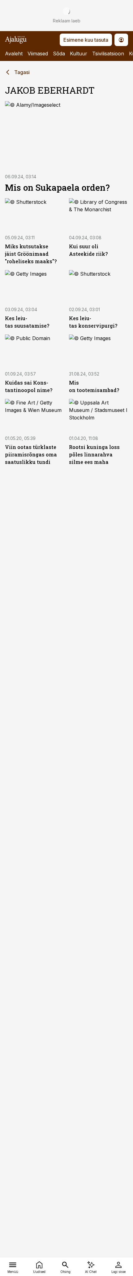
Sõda (59, 53)
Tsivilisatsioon (108, 53)
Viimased (38, 53)
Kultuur (78, 53)
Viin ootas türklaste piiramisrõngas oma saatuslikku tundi (31, 454)
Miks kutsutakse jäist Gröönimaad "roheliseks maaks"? (31, 253)
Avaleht (14, 53)
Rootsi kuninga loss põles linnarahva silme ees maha (94, 454)
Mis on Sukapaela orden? (57, 187)
